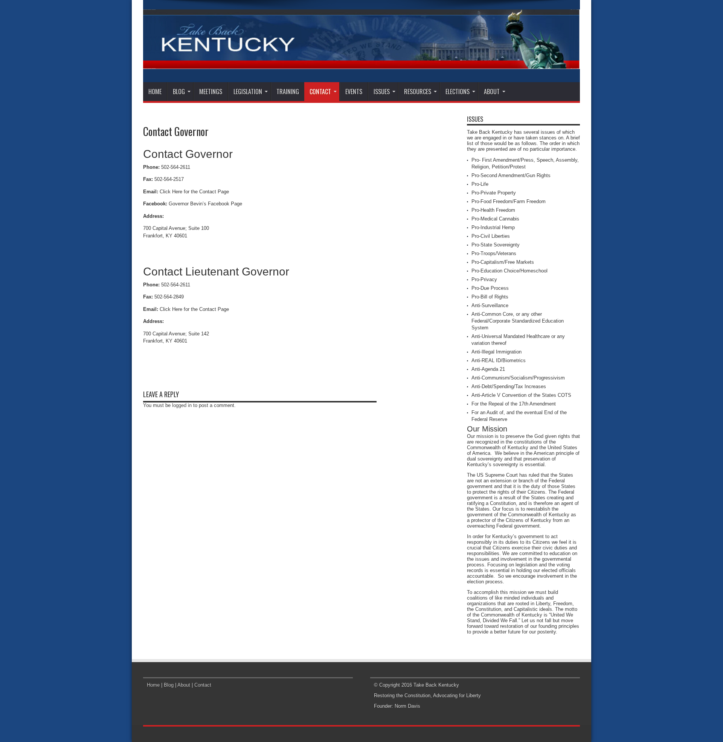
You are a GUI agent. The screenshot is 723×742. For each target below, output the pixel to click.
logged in (182, 405)
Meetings (210, 91)
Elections (457, 91)
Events (353, 91)
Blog (179, 91)
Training (287, 91)
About (492, 91)
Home (155, 91)
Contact (320, 91)
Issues (382, 91)
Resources (417, 91)
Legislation (247, 91)
